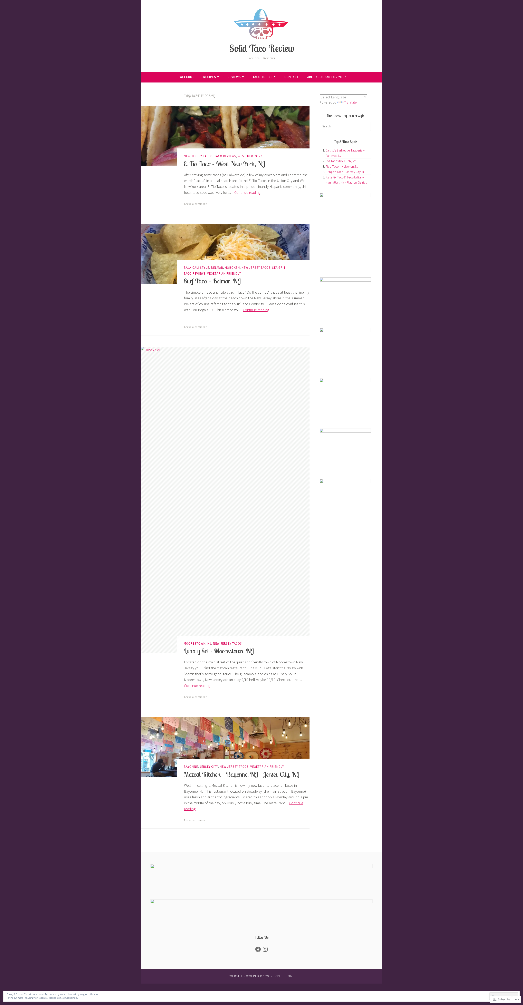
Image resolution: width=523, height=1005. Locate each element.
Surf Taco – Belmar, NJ (212, 281)
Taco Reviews (225, 156)
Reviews (234, 77)
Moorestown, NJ (197, 643)
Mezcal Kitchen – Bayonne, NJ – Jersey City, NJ (241, 774)
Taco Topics (263, 77)
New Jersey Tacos (198, 156)
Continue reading (247, 192)
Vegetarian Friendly (224, 273)
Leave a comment (195, 204)
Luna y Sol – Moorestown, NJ (219, 651)
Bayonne (191, 767)
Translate (350, 102)
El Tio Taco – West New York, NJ (224, 164)
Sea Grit (279, 268)
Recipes (209, 77)
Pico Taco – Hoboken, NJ (342, 166)
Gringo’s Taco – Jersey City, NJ (345, 172)
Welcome (187, 77)
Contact (291, 77)
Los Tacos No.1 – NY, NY (340, 161)
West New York (250, 156)
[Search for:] (345, 126)
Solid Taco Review (261, 48)
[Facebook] (258, 949)
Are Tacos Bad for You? (326, 77)
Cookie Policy (71, 997)
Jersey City (209, 767)
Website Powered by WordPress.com (261, 976)
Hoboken (232, 268)
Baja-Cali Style (196, 268)
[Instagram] (265, 949)
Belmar (217, 268)
